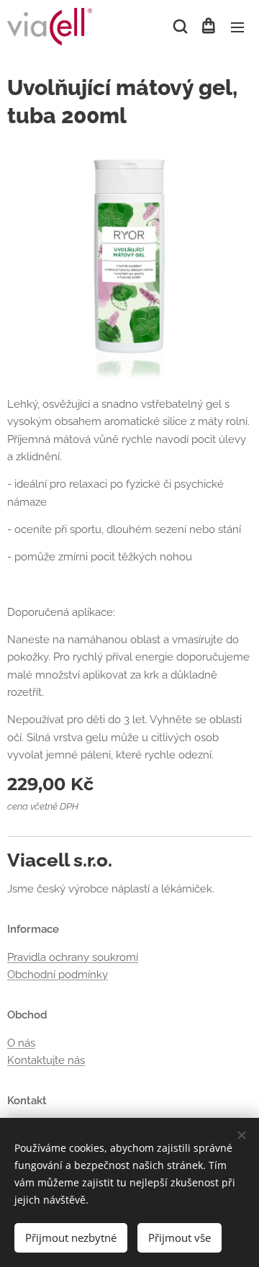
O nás (21, 1043)
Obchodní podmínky (57, 974)
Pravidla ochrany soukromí (72, 957)
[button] (179, 27)
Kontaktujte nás (46, 1060)
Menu (237, 26)
